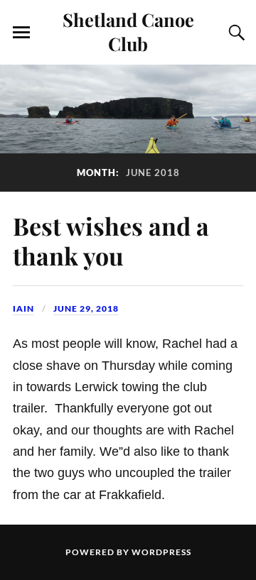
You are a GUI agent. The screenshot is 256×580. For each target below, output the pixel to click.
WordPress (161, 552)
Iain (23, 308)
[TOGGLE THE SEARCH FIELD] (234, 32)
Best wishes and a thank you (111, 241)
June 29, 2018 (86, 308)
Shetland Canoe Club (128, 31)
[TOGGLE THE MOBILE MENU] (21, 32)
